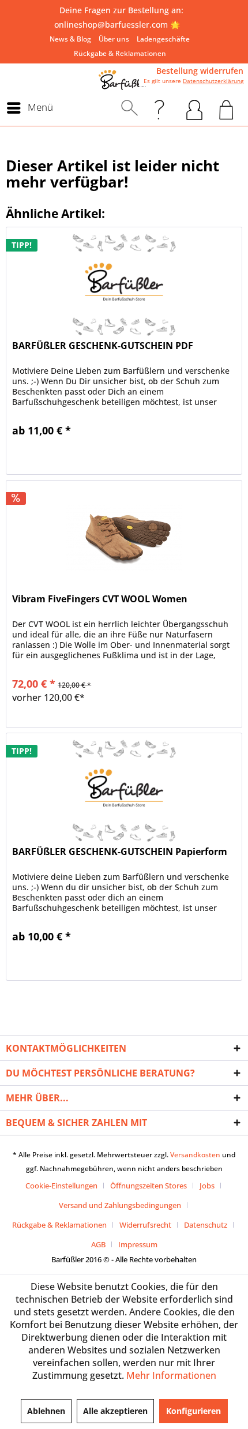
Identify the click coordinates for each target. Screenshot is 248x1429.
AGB (98, 1244)
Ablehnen (46, 1410)
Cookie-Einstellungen (61, 1185)
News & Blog (70, 39)
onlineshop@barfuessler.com (111, 24)
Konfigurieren (193, 1410)
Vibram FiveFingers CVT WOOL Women (99, 599)
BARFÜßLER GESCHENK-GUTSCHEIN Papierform (119, 852)
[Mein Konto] (194, 108)
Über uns (114, 39)
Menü (40, 107)
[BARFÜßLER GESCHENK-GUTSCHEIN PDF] (124, 285)
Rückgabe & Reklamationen (120, 53)
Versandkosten (195, 1155)
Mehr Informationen (171, 1375)
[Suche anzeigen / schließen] (129, 108)
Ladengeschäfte (163, 39)
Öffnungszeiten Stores (148, 1185)
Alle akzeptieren (115, 1410)
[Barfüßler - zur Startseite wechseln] (124, 80)
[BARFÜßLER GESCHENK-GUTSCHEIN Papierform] (124, 791)
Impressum (137, 1244)
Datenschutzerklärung (213, 81)
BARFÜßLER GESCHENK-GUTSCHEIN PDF (102, 346)
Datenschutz (205, 1225)
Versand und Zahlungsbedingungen (120, 1205)
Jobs (207, 1185)
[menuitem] (70, 39)
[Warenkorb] (226, 108)
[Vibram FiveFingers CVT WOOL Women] (124, 538)
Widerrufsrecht (145, 1225)
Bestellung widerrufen (199, 71)
